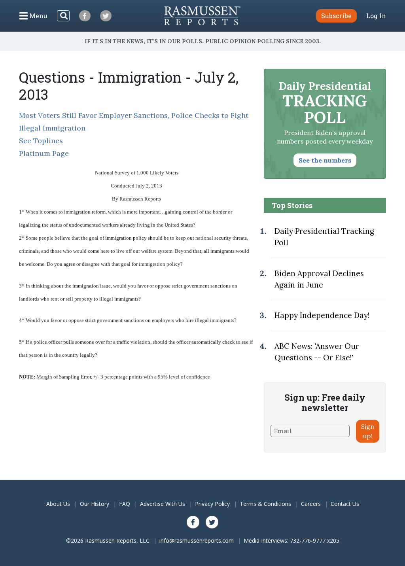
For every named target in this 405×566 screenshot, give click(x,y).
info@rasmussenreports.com (196, 540)
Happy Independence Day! (321, 315)
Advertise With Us (162, 503)
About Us (58, 503)
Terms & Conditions (265, 503)
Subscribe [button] (336, 15)
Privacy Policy (212, 503)
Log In (376, 16)
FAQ (124, 503)
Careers (311, 503)
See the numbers (325, 160)
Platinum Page (44, 153)
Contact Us (345, 503)
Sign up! (367, 431)
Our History (94, 503)
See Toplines (41, 140)
